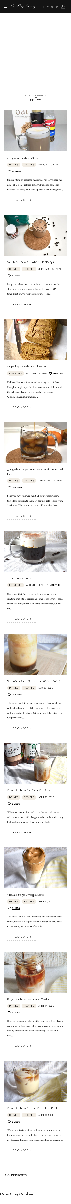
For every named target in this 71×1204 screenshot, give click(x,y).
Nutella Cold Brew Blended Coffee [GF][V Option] (32, 262)
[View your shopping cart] (63, 6)
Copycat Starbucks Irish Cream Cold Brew (28, 790)
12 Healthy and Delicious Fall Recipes (26, 366)
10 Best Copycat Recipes (19, 578)
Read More (20, 200)
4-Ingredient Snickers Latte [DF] (23, 158)
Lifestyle (15, 373)
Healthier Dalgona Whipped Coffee (25, 895)
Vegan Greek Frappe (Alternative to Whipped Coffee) (33, 681)
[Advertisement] (35, 50)
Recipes (29, 164)
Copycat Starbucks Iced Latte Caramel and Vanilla (32, 1108)
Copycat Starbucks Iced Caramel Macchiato (29, 999)
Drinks (13, 164)
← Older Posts (15, 1175)
